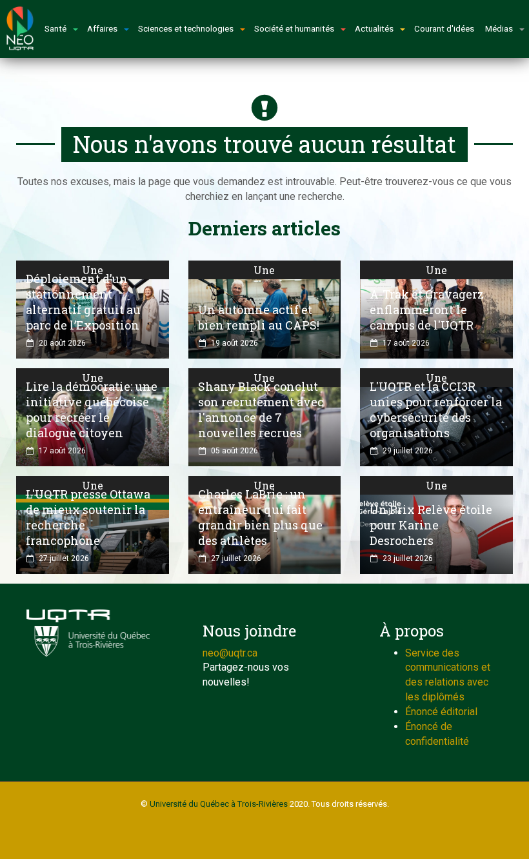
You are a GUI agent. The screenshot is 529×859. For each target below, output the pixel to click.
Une (92, 270)
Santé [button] (55, 29)
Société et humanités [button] (294, 29)
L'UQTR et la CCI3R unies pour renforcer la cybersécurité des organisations (436, 409)
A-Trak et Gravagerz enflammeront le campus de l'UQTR (427, 309)
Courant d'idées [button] (444, 29)
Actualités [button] (374, 29)
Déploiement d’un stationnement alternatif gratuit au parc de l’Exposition (83, 302)
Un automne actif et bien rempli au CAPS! (258, 317)
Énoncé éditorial (441, 712)
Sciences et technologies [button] (186, 29)
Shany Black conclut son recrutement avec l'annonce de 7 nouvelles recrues (261, 409)
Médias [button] (499, 29)
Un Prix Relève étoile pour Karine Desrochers (431, 525)
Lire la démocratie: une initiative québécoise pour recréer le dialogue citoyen (91, 409)
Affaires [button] (102, 29)
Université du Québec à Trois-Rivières (219, 804)
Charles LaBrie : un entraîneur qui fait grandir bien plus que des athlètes (260, 517)
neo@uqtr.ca (230, 653)
